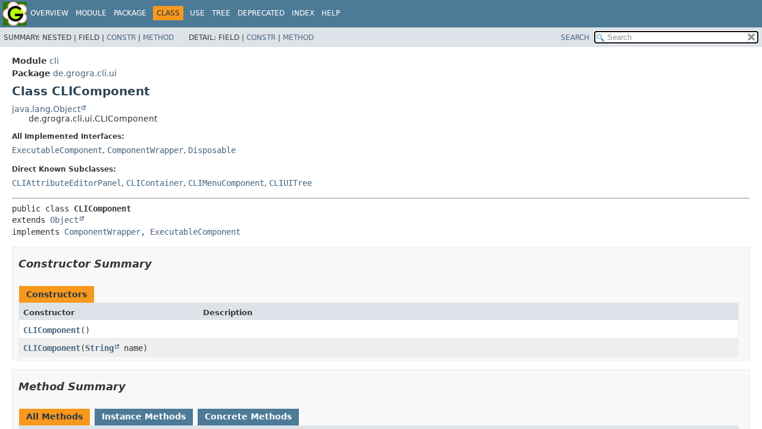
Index (303, 13)
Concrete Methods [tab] (248, 416)
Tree (221, 13)
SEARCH (575, 37)
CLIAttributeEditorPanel (66, 183)
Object (64, 220)
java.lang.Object (46, 109)
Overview (49, 13)
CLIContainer (154, 183)
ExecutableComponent (57, 150)
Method (158, 37)
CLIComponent (51, 330)
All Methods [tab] (54, 416)
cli (54, 61)
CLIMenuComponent (226, 183)
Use (197, 13)
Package (130, 13)
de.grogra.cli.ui (85, 73)
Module (91, 13)
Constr (121, 37)
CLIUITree (290, 183)
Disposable (212, 150)
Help (330, 13)
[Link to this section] (160, 263)
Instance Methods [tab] (144, 416)
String (99, 348)
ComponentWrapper (145, 150)
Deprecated (261, 13)
